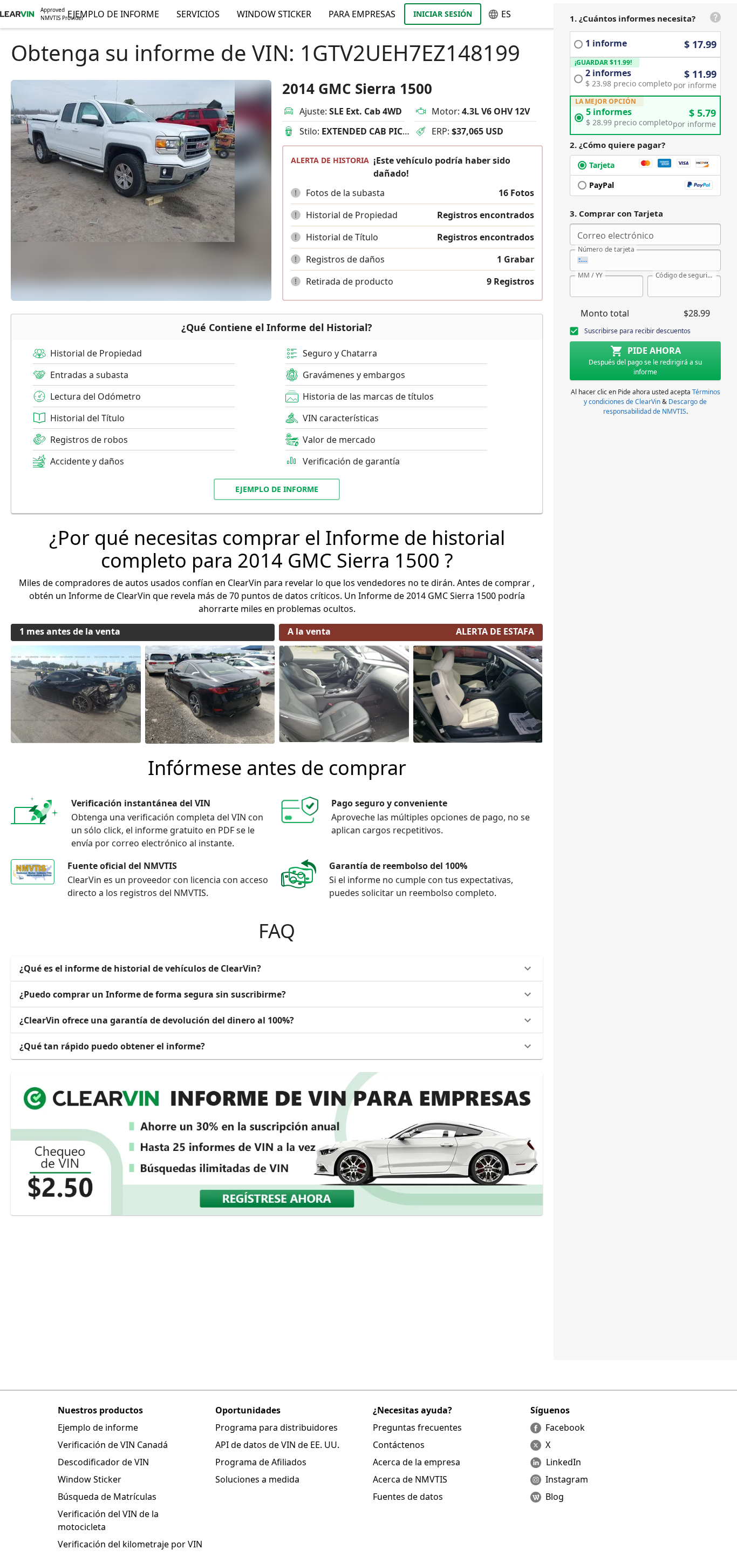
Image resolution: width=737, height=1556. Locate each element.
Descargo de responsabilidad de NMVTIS (655, 406)
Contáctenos (399, 1445)
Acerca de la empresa (416, 1462)
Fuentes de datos (408, 1497)
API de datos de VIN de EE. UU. (277, 1445)
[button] (296, 193)
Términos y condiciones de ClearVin (652, 396)
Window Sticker (274, 14)
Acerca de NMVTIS (410, 1479)
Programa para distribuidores (276, 1427)
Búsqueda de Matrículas (107, 1497)
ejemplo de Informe (276, 489)
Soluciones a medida (257, 1479)
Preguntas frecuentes (417, 1427)
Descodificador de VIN (103, 1462)
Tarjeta (602, 165)
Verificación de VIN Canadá (113, 1445)
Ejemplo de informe (98, 1427)
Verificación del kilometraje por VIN (130, 1544)
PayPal (601, 185)
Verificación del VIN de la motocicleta (108, 1520)
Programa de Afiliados (260, 1462)
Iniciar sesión (442, 14)
